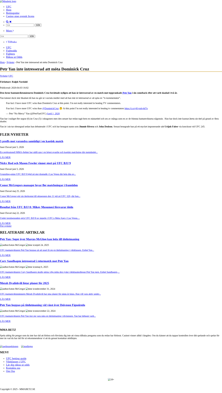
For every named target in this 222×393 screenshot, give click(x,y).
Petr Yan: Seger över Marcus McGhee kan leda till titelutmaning (39, 239)
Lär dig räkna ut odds (18, 364)
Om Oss (10, 371)
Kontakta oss (13, 367)
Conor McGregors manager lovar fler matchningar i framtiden (39, 185)
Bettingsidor (12, 13)
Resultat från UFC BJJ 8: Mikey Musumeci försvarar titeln (36, 207)
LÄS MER (5, 157)
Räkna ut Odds (14, 56)
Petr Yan (127, 93)
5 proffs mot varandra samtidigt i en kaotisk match (31, 141)
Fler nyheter (5, 226)
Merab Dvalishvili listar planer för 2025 (24, 283)
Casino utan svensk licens (20, 16)
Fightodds (11, 50)
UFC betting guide (16, 358)
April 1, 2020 (53, 113)
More (9, 30)
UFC (8, 6)
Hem (8, 9)
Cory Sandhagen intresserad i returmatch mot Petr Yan (34, 261)
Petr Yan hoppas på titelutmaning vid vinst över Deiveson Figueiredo (42, 305)
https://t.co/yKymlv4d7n (136, 108)
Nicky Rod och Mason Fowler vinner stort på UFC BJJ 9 (35, 163)
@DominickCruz (50, 108)
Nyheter (4, 76)
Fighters (10, 53)
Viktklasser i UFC (16, 361)
